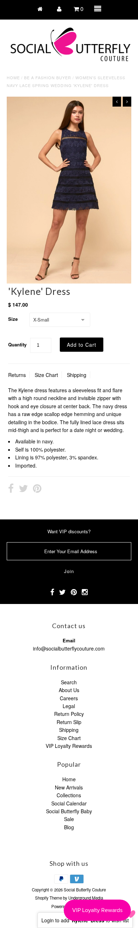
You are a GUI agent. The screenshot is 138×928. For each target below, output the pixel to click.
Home (13, 77)
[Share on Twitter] (23, 489)
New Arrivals (69, 787)
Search (69, 682)
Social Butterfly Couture (85, 889)
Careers (69, 698)
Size (13, 318)
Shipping (76, 374)
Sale (69, 818)
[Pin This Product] (37, 489)
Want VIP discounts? (69, 531)
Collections (69, 795)
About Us (69, 690)
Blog (69, 827)
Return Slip (69, 721)
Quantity (17, 344)
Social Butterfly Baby (69, 811)
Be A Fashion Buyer (47, 77)
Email (69, 640)
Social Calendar (69, 803)
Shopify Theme (48, 898)
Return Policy (69, 713)
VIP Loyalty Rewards (69, 745)
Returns (17, 374)
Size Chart (46, 374)
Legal (69, 706)
